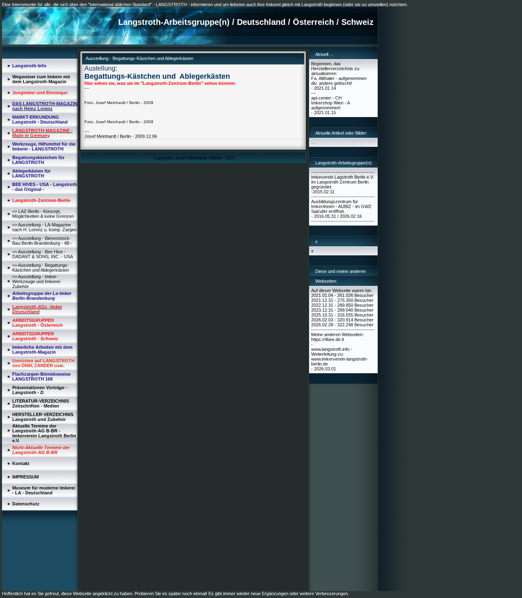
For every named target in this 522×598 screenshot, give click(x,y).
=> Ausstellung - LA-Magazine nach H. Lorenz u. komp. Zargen (44, 227)
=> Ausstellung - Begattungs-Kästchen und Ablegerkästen (40, 267)
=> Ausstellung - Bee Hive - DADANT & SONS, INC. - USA (42, 254)
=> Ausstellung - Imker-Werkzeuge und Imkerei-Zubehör (36, 281)
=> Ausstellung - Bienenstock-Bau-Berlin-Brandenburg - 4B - (42, 241)
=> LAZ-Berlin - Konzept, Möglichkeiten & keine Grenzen (43, 214)
